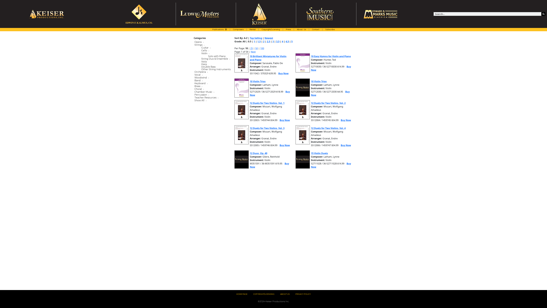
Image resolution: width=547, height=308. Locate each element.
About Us (301, 29)
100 (262, 48)
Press (288, 29)
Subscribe (330, 29)
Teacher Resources (205, 98)
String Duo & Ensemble (215, 59)
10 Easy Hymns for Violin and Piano (331, 56)
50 (256, 48)
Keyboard (200, 83)
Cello (204, 50)
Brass (197, 86)
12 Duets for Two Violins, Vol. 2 (328, 103)
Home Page (241, 294)
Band (197, 80)
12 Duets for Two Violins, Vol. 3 (267, 128)
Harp (204, 64)
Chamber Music (203, 92)
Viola (204, 62)
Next (253, 51)
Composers (238, 29)
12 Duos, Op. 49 (258, 153)
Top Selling (256, 38)
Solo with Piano (217, 56)
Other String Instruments (216, 69)
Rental (253, 29)
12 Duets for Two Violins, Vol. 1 (267, 103)
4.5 (287, 41)
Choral (198, 89)
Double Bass (208, 67)
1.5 (259, 41)
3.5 (277, 41)
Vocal (197, 75)
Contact (315, 29)
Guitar (205, 48)
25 (251, 48)
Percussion (201, 95)
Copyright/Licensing (271, 29)
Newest (269, 38)
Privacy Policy (303, 294)
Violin (204, 53)
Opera (198, 42)
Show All (199, 100)
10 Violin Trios (258, 81)
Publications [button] (218, 29)
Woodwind (200, 78)
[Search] (543, 14)
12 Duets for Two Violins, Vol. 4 (328, 128)
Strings (198, 45)
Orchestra (200, 72)
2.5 (268, 41)
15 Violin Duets (319, 153)
